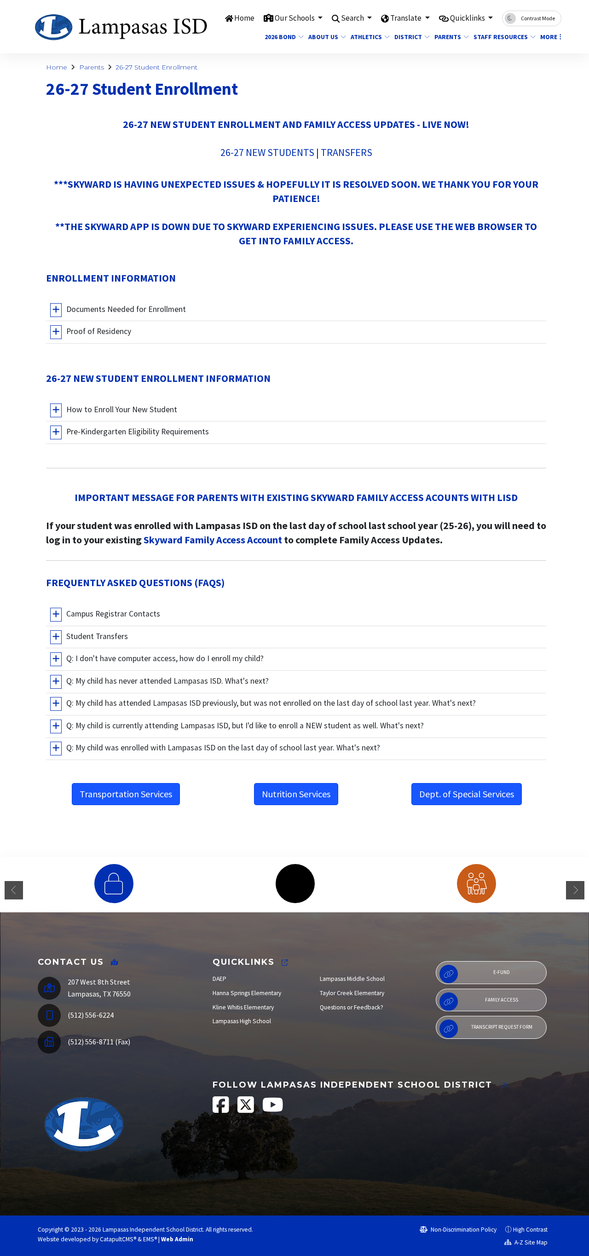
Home (244, 18)
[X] (246, 1109)
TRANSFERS (346, 152)
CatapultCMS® (118, 1239)
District (408, 37)
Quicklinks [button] (468, 18)
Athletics (366, 37)
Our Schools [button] (295, 18)
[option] (113, 883)
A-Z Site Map (530, 1242)
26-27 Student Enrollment (156, 67)
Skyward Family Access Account (214, 539)
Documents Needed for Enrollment (126, 309)
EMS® (150, 1239)
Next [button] (575, 890)
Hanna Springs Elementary (247, 993)
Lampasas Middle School (352, 979)
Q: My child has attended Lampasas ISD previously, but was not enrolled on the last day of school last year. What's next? (271, 703)
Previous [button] (14, 890)
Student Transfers (97, 636)
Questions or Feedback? (351, 1007)
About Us (323, 37)
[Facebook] (222, 1109)
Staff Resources (501, 37)
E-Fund (501, 972)
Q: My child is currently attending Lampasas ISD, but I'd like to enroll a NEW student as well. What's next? (245, 725)
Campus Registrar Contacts (113, 614)
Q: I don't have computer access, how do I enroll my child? (165, 658)
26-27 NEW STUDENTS (267, 152)
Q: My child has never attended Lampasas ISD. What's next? (167, 681)
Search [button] (353, 18)
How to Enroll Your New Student (121, 409)
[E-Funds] (113, 883)
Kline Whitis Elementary (243, 1007)
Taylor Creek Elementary (352, 993)
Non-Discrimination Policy (463, 1229)
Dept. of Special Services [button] (466, 794)
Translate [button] (406, 18)
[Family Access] (476, 883)
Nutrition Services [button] (296, 794)
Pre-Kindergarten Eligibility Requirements (137, 431)
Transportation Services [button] (126, 794)
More (548, 37)
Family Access (501, 1000)
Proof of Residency (98, 331)
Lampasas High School (242, 1021)
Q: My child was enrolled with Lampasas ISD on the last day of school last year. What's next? (223, 748)
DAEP (219, 979)
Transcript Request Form (501, 1027)
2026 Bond (280, 37)
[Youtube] (272, 1109)
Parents (447, 37)
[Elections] (295, 883)
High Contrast (530, 1229)
